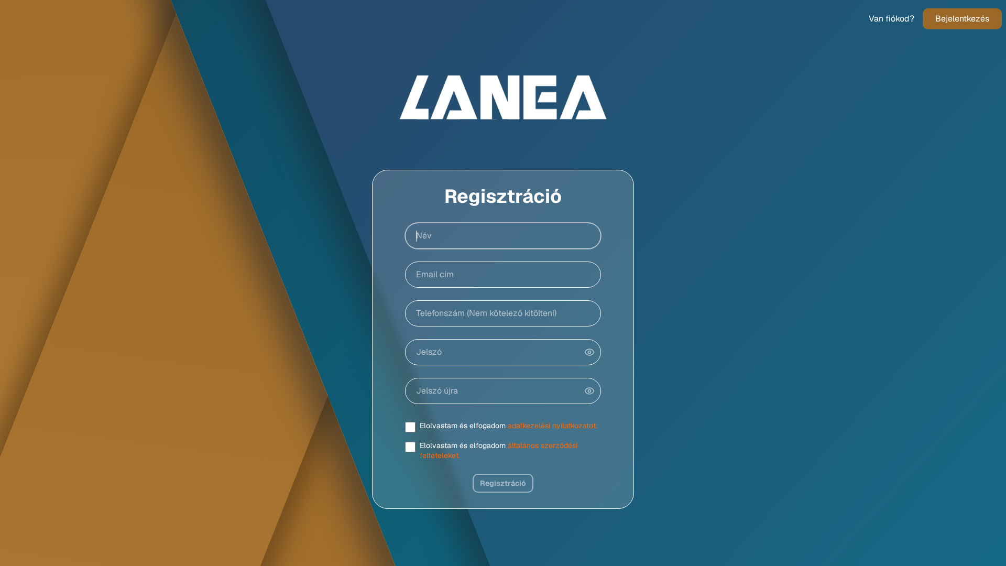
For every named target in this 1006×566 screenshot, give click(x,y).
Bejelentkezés (962, 18)
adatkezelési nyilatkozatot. (552, 425)
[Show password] (589, 352)
